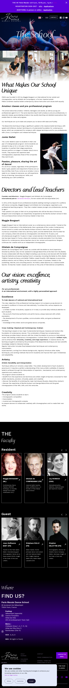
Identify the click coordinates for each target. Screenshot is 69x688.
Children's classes (24, 660)
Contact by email (62, 655)
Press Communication (44, 657)
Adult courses (23, 654)
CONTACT (53, 17)
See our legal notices (11, 675)
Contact (40, 654)
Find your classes (62, 667)
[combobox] (41, 17)
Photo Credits (35, 686)
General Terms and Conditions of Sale (44, 661)
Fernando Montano (23, 198)
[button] (61, 450)
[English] (41, 17)
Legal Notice (6, 686)
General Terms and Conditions (20, 686)
